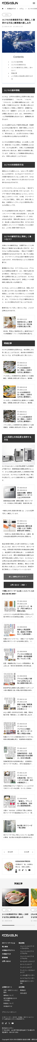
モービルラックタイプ (27, 961)
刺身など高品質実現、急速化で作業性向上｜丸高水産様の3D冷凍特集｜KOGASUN (24, 632)
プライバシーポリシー (9, 1012)
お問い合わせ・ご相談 (17, 585)
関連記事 (14, 73)
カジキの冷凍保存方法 (18, 65)
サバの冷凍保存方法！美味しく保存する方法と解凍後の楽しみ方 (24, 395)
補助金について (8, 995)
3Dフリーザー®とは (8, 943)
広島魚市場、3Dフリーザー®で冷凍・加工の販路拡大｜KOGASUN (25, 780)
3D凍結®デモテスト (8, 950)
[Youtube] (29, 870)
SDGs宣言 (23, 993)
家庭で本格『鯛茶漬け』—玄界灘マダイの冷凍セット (24, 707)
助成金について (8, 1003)
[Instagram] (19, 870)
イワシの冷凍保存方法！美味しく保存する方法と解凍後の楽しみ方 (24, 419)
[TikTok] (23, 870)
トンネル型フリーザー (27, 975)
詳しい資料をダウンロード (17, 576)
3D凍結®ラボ (6, 954)
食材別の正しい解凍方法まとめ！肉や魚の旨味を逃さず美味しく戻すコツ (24, 324)
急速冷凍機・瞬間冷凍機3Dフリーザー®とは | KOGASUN (24, 495)
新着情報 (5, 957)
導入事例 (5, 946)
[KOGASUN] (10, 3)
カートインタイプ (26, 964)
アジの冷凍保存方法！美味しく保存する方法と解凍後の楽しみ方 (24, 370)
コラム (7, 14)
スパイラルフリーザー (27, 978)
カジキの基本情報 (17, 62)
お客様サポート (7, 987)
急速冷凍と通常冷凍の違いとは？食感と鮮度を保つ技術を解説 (24, 528)
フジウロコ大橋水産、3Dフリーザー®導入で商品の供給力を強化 (24, 731)
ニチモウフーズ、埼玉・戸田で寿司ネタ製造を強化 (24, 609)
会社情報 (21, 987)
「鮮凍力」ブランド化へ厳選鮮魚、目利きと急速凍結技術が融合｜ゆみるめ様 (24, 803)
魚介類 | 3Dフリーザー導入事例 (24, 827)
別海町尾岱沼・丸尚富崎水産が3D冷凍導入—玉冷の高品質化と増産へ (25, 756)
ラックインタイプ (26, 967)
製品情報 (21, 943)
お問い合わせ (6, 961)
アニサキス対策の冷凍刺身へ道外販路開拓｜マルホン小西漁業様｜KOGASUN (24, 656)
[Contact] (16, 872)
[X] (26, 870)
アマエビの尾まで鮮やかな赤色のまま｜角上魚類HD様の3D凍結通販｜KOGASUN (25, 681)
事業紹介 (23, 990)
